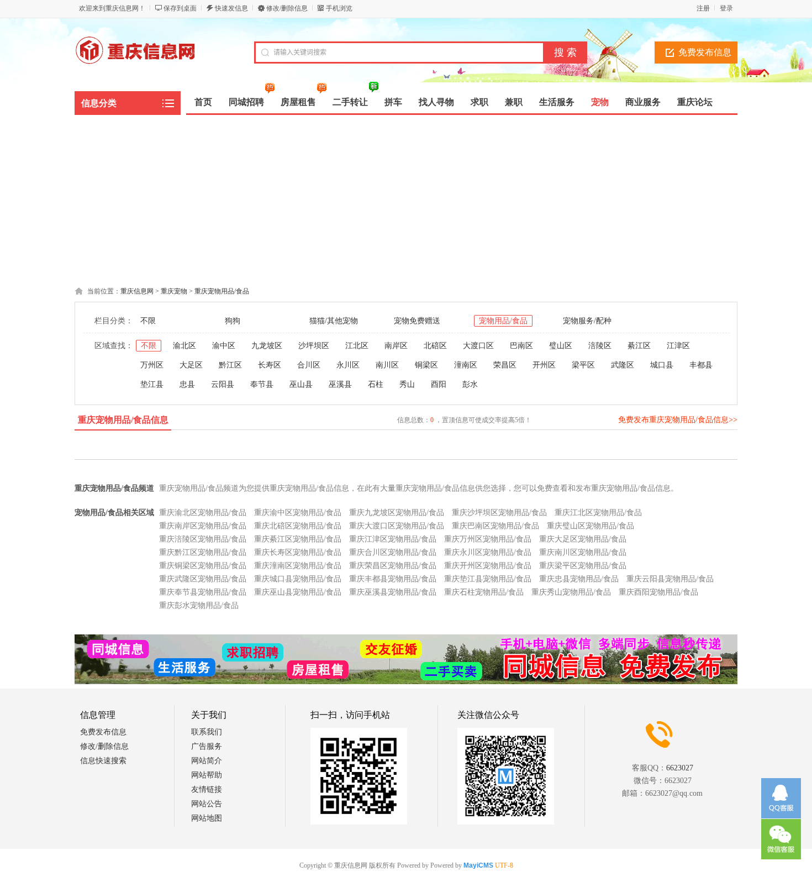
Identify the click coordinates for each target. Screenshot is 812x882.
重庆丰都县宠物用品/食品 (392, 579)
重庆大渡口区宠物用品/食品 (396, 526)
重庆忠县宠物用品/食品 (579, 579)
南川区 (387, 365)
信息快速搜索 (103, 761)
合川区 (308, 365)
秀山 (407, 384)
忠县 (187, 384)
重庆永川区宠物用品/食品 (487, 552)
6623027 (679, 768)
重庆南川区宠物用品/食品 (582, 552)
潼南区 (465, 365)
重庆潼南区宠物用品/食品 (297, 565)
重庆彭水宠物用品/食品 (199, 605)
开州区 (544, 365)
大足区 (191, 365)
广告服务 (206, 746)
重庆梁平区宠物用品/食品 (582, 565)
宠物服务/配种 (587, 321)
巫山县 (301, 384)
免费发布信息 (704, 52)
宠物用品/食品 (503, 321)
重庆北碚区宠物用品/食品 (297, 526)
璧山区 (560, 346)
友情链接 (206, 789)
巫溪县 (340, 384)
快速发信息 (231, 8)
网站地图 (206, 818)
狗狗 (232, 321)
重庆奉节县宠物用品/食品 (202, 592)
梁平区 (583, 365)
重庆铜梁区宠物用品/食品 (202, 565)
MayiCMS (478, 865)
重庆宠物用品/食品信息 (123, 419)
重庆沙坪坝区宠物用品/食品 (499, 512)
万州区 (152, 365)
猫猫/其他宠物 (333, 321)
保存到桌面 (180, 8)
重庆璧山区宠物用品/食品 (590, 526)
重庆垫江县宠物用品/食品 (487, 579)
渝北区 (184, 346)
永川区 (348, 365)
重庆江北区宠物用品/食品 (598, 512)
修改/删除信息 (287, 8)
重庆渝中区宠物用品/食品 (297, 512)
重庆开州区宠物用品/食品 (487, 565)
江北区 (356, 346)
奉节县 (261, 384)
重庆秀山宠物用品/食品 (571, 592)
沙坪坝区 (313, 346)
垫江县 (152, 384)
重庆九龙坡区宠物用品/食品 (396, 512)
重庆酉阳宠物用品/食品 (658, 592)
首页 (203, 102)
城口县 (661, 365)
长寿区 (269, 365)
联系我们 (206, 732)
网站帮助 (206, 775)
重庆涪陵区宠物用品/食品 (202, 539)
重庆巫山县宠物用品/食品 (297, 592)
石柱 (375, 384)
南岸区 (396, 346)
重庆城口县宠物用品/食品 (297, 579)
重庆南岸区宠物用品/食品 (202, 526)
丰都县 (701, 365)
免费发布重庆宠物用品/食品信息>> (677, 420)
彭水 (470, 384)
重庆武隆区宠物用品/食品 (202, 579)
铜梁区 (426, 365)
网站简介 (206, 761)
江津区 (678, 346)
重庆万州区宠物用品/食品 (487, 539)
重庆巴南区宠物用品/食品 (495, 526)
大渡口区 (478, 346)
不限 (148, 321)
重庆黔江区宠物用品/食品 (202, 552)
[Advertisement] (406, 197)
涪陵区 (599, 346)
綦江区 (639, 346)
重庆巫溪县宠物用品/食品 (392, 592)
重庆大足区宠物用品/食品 (582, 539)
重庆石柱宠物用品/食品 (484, 592)
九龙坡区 (266, 346)
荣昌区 (504, 365)
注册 (703, 8)
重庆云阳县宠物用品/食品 (670, 579)
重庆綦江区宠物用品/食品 (297, 539)
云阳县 (222, 384)
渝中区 (223, 346)
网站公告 (206, 804)
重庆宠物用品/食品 (221, 291)
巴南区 (521, 346)
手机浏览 (339, 8)
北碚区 (435, 346)
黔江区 (230, 365)
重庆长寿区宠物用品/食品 (297, 552)
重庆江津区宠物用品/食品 (392, 539)
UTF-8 (504, 865)
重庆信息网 (137, 291)
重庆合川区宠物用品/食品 (392, 552)
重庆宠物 (174, 291)
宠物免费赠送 (417, 321)
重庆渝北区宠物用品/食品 (202, 512)
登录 (726, 8)
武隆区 (622, 365)
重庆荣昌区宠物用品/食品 (392, 565)
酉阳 (438, 384)
